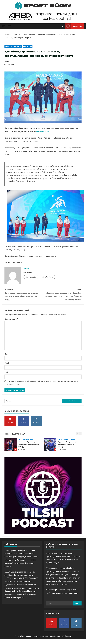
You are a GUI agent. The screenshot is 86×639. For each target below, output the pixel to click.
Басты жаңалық (16, 46)
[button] (3, 26)
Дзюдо (32, 439)
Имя (6, 354)
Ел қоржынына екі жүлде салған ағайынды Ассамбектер (50, 444)
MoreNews (54, 636)
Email (7, 363)
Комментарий (11, 319)
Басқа (7, 46)
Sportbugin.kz (42, 131)
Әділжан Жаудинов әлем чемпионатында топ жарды (10, 444)
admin (6, 61)
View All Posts (47, 277)
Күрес (72, 439)
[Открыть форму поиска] (63, 26)
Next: (63, 294)
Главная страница (12, 34)
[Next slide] (80, 433)
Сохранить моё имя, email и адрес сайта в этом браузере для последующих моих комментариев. (42, 383)
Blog (24, 34)
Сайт (6, 372)
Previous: (21, 294)
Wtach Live (77, 26)
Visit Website (31, 277)
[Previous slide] (77, 433)
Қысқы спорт (27, 46)
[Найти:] (33, 401)
